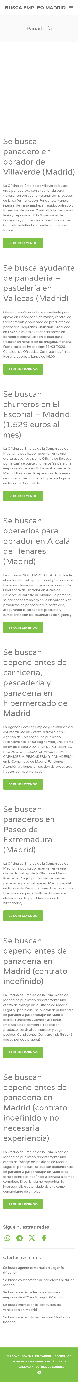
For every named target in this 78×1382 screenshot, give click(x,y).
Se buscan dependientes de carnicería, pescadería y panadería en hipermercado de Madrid (35, 683)
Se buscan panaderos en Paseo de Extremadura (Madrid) (29, 830)
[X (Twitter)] (33, 1238)
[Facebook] (44, 1238)
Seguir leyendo (23, 243)
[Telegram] (21, 1238)
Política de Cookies (49, 1366)
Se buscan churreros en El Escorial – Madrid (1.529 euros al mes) (36, 415)
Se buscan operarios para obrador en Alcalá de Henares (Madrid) (36, 541)
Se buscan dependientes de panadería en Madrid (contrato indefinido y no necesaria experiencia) (35, 1108)
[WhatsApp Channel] (9, 1238)
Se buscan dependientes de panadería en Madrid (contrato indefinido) (35, 961)
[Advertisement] (39, 96)
